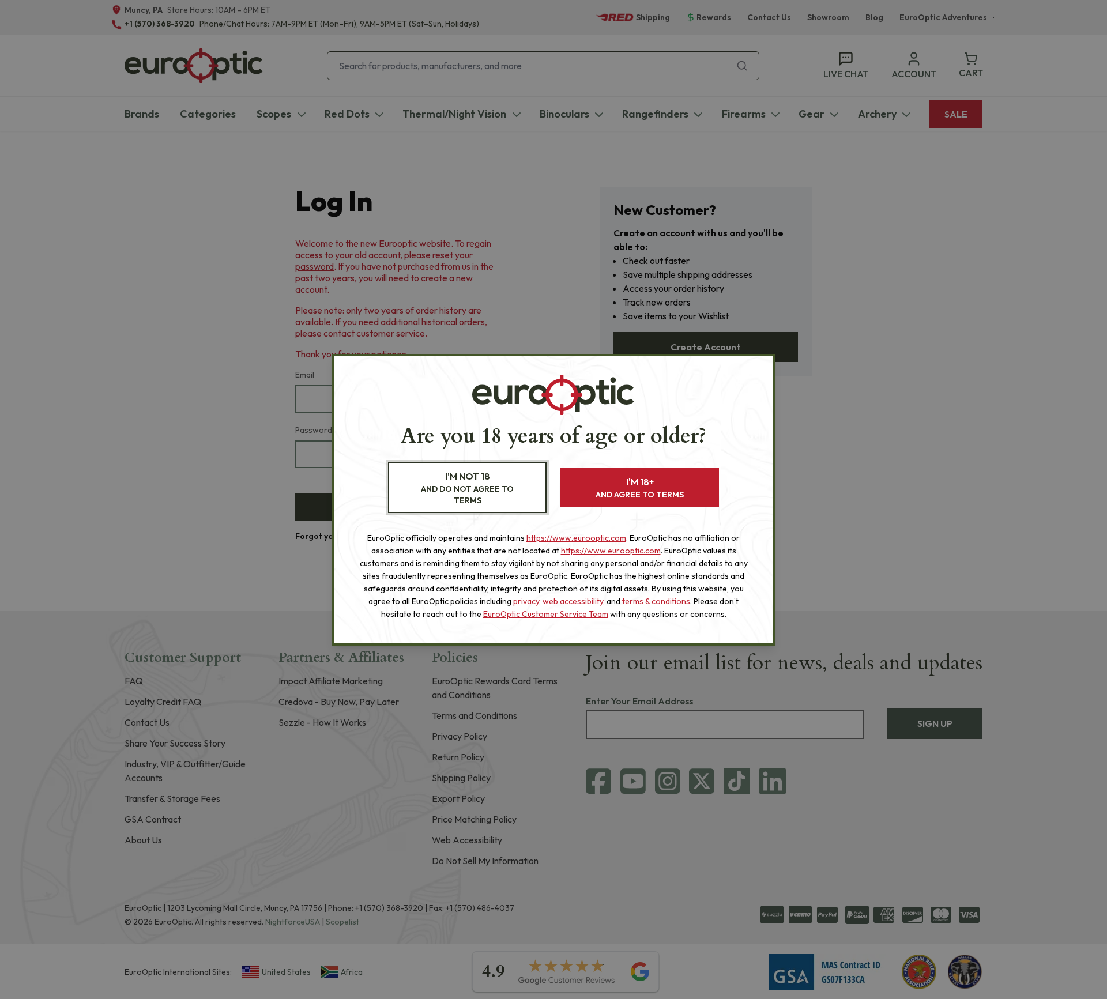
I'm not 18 (467, 488)
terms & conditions (656, 601)
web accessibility (573, 601)
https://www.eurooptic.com (576, 538)
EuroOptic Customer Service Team (545, 614)
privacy (526, 601)
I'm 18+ (640, 488)
